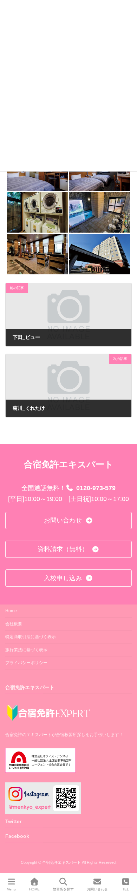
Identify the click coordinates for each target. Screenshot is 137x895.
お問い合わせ (97, 889)
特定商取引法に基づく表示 (30, 636)
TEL (125, 889)
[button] (68, 520)
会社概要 (13, 623)
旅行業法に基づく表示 (26, 649)
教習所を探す (63, 889)
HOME (34, 889)
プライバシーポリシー (26, 662)
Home (11, 610)
